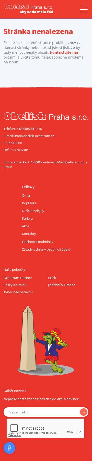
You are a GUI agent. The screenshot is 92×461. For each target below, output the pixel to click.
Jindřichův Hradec (61, 285)
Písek (52, 277)
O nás (26, 195)
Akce (25, 226)
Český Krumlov (15, 285)
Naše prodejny (33, 210)
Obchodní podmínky (37, 241)
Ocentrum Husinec (18, 277)
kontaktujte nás (64, 52)
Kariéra (27, 218)
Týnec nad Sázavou (18, 292)
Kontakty (29, 233)
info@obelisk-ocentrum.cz (34, 135)
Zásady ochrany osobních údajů (46, 249)
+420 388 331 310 (29, 128)
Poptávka (29, 203)
